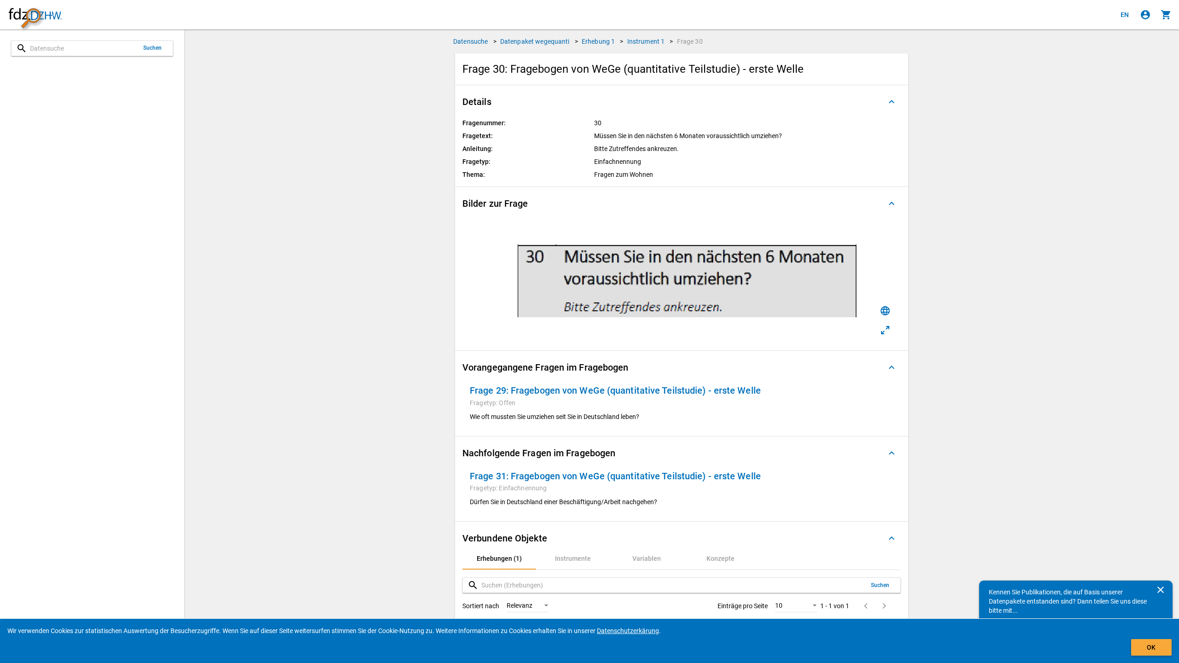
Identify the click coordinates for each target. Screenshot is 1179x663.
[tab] (499, 558)
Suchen (152, 48)
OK (1151, 647)
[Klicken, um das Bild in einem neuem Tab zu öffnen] (885, 330)
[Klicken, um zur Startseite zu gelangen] (35, 15)
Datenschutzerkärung (628, 630)
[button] (681, 102)
